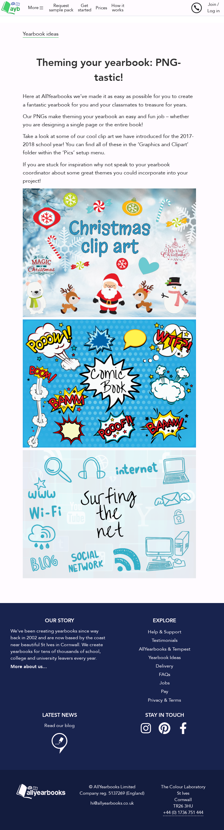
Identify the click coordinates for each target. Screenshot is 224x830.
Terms (175, 700)
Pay (164, 691)
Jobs (165, 683)
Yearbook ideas (41, 33)
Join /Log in (213, 7)
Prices (101, 8)
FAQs (164, 674)
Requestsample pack (61, 8)
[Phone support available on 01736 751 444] (196, 8)
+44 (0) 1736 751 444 (183, 813)
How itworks (117, 8)
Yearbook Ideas (164, 657)
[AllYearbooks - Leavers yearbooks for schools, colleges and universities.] (10, 8)
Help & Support (164, 632)
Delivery (164, 666)
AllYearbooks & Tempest (164, 649)
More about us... (28, 666)
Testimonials (165, 640)
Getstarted (84, 8)
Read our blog (59, 725)
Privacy (155, 700)
